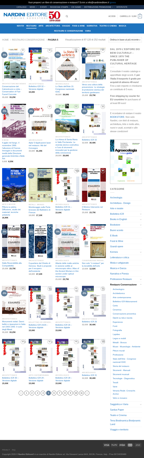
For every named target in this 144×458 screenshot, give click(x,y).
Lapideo (116, 334)
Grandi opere (116, 246)
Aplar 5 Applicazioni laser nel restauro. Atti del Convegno (40, 145)
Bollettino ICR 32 (89, 140)
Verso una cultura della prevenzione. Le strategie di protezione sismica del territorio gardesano (93, 88)
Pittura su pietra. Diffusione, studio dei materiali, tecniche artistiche (11, 211)
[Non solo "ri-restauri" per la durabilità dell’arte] (94, 241)
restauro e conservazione (68, 31)
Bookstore (115, 225)
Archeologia (116, 197)
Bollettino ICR (117, 214)
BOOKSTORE (117, 117)
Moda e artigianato (119, 263)
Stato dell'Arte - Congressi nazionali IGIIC (124, 360)
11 (81, 393)
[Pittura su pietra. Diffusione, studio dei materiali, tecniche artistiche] (14, 185)
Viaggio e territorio (119, 429)
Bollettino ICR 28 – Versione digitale (63, 379)
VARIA (88, 31)
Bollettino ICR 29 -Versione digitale (37, 379)
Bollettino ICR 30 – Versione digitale (10, 379)
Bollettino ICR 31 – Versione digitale (63, 208)
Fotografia (117, 330)
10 (76, 393)
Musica (122, 26)
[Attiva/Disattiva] (141, 214)
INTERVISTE (121, 7)
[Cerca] (67, 16)
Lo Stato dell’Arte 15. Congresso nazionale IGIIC (64, 89)
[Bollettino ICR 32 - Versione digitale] (41, 64)
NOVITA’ (20, 26)
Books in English (118, 219)
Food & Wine (78, 26)
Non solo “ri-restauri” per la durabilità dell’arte (93, 264)
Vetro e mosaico (120, 398)
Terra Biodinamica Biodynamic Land (125, 422)
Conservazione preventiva (124, 314)
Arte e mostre (116, 208)
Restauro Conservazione (28, 40)
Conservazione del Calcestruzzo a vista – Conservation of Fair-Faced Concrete (12, 90)
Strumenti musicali (121, 374)
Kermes (114, 252)
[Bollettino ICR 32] (94, 119)
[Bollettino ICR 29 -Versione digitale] (41, 356)
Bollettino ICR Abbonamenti (125, 301)
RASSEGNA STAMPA (59, 7)
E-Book (114, 235)
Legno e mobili (119, 338)
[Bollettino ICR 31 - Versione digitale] (67, 185)
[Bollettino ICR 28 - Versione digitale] (67, 356)
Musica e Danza (118, 268)
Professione (118, 355)
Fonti (115, 326)
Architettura (53, 26)
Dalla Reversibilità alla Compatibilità (12, 264)
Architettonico (119, 293)
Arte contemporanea (122, 297)
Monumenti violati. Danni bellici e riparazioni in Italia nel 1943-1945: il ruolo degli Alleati (13, 325)
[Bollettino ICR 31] (94, 354)
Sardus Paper (117, 410)
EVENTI (43, 7)
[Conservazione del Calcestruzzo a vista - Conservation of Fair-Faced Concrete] (14, 64)
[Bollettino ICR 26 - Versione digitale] (67, 303)
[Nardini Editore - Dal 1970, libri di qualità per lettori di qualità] (32, 16)
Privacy (6, 450)
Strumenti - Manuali (121, 370)
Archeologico (118, 289)
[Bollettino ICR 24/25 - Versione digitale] (41, 303)
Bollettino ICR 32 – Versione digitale (37, 87)
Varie (115, 386)
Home (5, 40)
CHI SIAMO (76, 7)
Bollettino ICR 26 (89, 322)
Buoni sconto (116, 230)
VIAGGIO (66, 26)
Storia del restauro (121, 366)
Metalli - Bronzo (120, 342)
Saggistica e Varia (119, 404)
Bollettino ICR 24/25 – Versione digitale (38, 326)
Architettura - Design (120, 203)
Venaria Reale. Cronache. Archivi (124, 392)
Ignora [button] (112, 2)
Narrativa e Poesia (119, 273)
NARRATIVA (92, 26)
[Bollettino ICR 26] (94, 301)
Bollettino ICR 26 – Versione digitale (63, 326)
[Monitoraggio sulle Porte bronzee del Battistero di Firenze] (41, 185)
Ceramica (117, 310)
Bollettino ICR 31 (89, 375)
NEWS (32, 7)
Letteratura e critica (119, 257)
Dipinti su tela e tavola (122, 318)
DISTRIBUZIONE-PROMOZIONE (97, 7)
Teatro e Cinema (108, 26)
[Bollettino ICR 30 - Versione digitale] (14, 356)
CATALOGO (21, 7)
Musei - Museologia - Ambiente (126, 346)
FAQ (13, 450)
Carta (115, 305)
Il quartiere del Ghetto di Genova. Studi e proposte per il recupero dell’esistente (40, 267)
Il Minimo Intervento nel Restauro (92, 208)
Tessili (115, 382)
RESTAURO (31, 26)
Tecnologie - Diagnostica (124, 378)
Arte (41, 26)
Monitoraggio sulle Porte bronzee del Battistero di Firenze (39, 209)
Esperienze (118, 322)
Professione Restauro (121, 279)
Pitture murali (119, 351)
